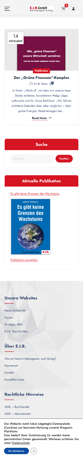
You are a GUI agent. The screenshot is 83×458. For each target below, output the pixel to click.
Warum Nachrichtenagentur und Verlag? (30, 359)
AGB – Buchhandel (16, 407)
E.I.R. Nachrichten (16, 331)
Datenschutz (21, 443)
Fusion (8, 317)
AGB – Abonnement (17, 414)
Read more (39, 118)
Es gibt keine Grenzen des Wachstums (35, 193)
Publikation (41, 71)
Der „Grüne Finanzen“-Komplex (41, 77)
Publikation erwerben (24, 260)
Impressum (11, 365)
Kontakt (9, 372)
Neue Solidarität (14, 310)
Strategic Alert (13, 324)
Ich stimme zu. (16, 451)
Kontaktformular (14, 379)
